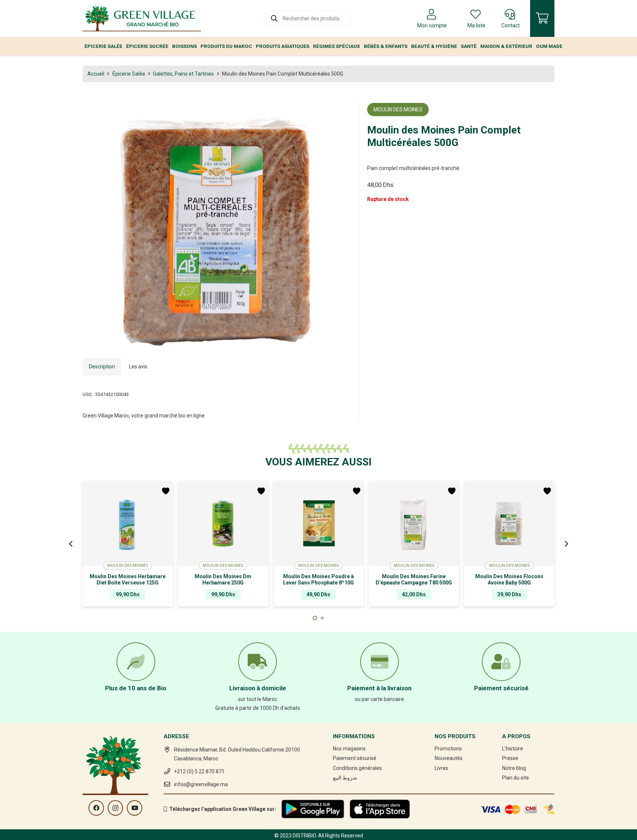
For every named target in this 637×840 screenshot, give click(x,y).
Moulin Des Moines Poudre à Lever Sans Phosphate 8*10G (318, 579)
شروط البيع (345, 778)
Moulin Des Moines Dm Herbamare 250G (223, 579)
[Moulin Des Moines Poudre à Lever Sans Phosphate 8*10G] (319, 523)
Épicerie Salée (128, 74)
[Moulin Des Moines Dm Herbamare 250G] (223, 523)
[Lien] (142, 18)
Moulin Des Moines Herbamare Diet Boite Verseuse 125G (128, 579)
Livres (441, 768)
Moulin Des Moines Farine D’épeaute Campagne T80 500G (414, 579)
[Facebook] (96, 808)
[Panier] (542, 18)
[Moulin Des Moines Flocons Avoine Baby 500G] (509, 523)
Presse (510, 758)
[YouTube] (134, 808)
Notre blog (514, 768)
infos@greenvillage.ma (201, 784)
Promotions (448, 749)
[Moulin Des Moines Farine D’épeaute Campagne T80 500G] (414, 523)
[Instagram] (115, 808)
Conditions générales (357, 768)
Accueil (95, 74)
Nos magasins (349, 749)
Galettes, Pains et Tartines (183, 74)
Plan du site (515, 778)
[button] (341, 113)
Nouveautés (449, 758)
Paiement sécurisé (354, 758)
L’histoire (512, 749)
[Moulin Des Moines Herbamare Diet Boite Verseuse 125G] (128, 523)
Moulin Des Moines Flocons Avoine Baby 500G (509, 579)
